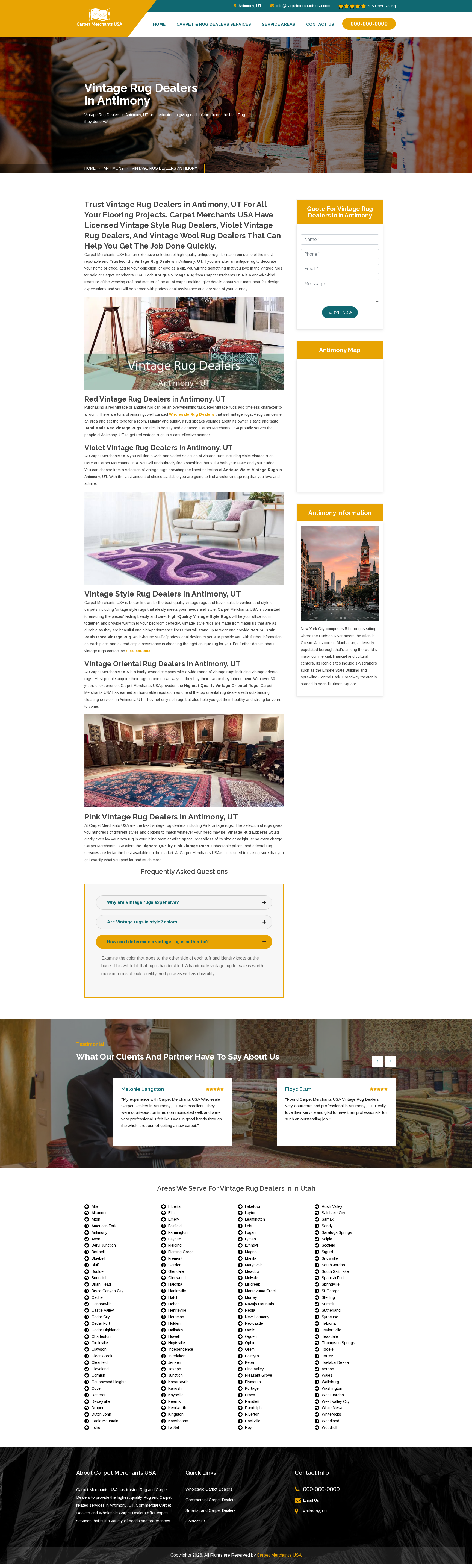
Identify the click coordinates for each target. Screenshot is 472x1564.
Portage (252, 1388)
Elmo (172, 1213)
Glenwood (177, 1278)
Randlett (252, 1401)
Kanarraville (178, 1382)
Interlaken (176, 1356)
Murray (251, 1297)
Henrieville (177, 1310)
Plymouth (253, 1382)
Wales (327, 1375)
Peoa (249, 1362)
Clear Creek (102, 1356)
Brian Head (101, 1284)
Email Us (311, 1500)
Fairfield (175, 1226)
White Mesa (332, 1408)
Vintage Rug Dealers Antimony (164, 168)
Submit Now (340, 312)
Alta (95, 1206)
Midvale (251, 1278)
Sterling (328, 1297)
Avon (96, 1239)
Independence (180, 1349)
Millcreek (252, 1284)
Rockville (252, 1421)
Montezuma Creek (261, 1291)
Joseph (174, 1369)
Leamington (255, 1219)
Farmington (178, 1232)
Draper (98, 1408)
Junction (175, 1375)
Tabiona (329, 1323)
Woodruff (329, 1427)
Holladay (175, 1330)
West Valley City (336, 1401)
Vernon (328, 1369)
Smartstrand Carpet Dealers (210, 1510)
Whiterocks (331, 1414)
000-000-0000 (369, 23)
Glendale (176, 1271)
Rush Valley (332, 1206)
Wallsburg (330, 1382)
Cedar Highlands (106, 1330)
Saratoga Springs (337, 1232)
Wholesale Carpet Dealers (208, 1489)
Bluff (95, 1265)
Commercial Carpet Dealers (210, 1499)
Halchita (175, 1284)
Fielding (175, 1245)
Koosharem (178, 1421)
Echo (96, 1427)
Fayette (174, 1239)
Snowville (330, 1258)
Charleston (101, 1336)
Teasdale (330, 1336)
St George (331, 1291)
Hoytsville (176, 1343)
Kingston (176, 1414)
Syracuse (330, 1317)
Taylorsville (331, 1330)
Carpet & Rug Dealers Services (213, 24)
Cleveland (100, 1369)
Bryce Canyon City (107, 1291)
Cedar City (101, 1317)
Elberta (174, 1206)
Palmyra (252, 1356)
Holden (174, 1323)
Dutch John (101, 1414)
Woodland (330, 1421)
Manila (250, 1258)
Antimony (114, 168)
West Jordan (333, 1395)
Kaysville (176, 1395)
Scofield (328, 1245)
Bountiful (99, 1278)
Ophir (250, 1343)
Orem (250, 1349)
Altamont (99, 1213)
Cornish (98, 1375)
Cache (97, 1297)
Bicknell (98, 1252)
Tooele (328, 1349)
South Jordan (333, 1265)
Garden (174, 1265)
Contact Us (195, 1521)
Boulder (98, 1271)
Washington (332, 1388)
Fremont (175, 1258)
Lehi (248, 1226)
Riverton (252, 1414)
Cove (96, 1388)
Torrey (327, 1356)
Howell (174, 1336)
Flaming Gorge (181, 1252)
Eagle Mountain (105, 1421)
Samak (328, 1219)
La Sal (173, 1427)
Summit (328, 1304)
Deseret (98, 1395)
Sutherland (331, 1310)
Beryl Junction (104, 1245)
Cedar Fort (101, 1323)
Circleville (100, 1343)
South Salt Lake (335, 1271)
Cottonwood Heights (109, 1382)
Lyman (250, 1239)
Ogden (251, 1336)
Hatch (173, 1297)
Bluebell (98, 1258)
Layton (250, 1213)
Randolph (253, 1408)
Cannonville (102, 1304)
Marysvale (254, 1265)
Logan (250, 1232)
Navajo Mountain (259, 1304)
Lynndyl (251, 1245)
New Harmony (257, 1317)
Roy (248, 1427)
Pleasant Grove (258, 1375)
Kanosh (175, 1388)
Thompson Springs (338, 1343)
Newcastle (254, 1323)
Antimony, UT (250, 6)
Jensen (174, 1362)
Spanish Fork (333, 1278)
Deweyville (101, 1401)
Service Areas (278, 24)
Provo (250, 1395)
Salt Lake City (333, 1213)
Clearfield (100, 1362)
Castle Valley (103, 1310)
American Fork (104, 1226)
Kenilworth (177, 1408)
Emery (173, 1219)
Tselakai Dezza (335, 1362)
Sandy (327, 1226)
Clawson (99, 1349)
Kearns (174, 1401)
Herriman (176, 1317)
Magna (251, 1252)
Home (159, 24)
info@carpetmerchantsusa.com (303, 6)
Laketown (253, 1206)
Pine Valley (254, 1369)
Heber (173, 1304)
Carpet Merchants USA (279, 1555)
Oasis (250, 1330)
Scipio (327, 1239)
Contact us (320, 24)
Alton (96, 1219)
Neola (250, 1310)
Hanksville (177, 1291)
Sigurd (327, 1252)
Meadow (252, 1271)
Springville (331, 1284)
